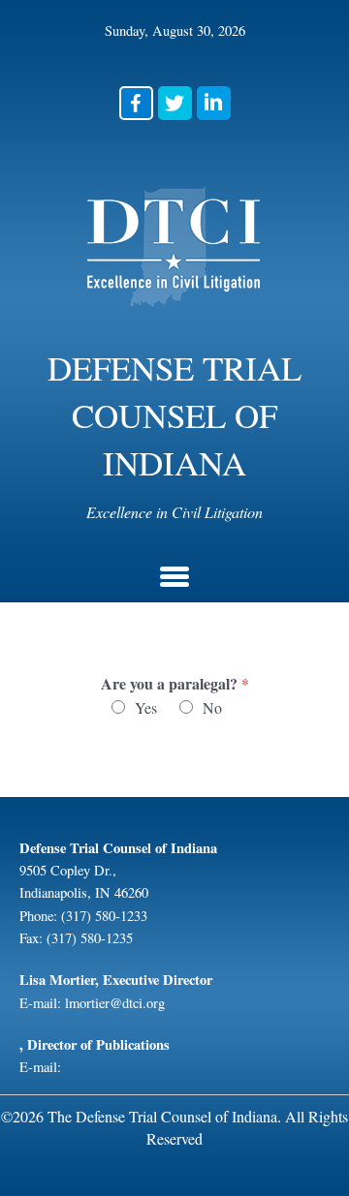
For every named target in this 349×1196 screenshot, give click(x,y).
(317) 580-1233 (104, 915)
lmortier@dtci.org (115, 1003)
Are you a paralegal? (175, 684)
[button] (136, 103)
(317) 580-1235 (90, 938)
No (212, 707)
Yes (146, 707)
